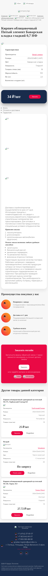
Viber (19, 3)
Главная (4, 16)
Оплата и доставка (11, 110)
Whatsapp (30, 3)
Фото (5, 108)
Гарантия (7, 113)
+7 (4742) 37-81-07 (25, 534)
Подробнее (30, 433)
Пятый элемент (37, 55)
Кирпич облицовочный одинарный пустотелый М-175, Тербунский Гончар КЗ (22, 401)
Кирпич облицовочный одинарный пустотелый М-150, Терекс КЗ (22, 482)
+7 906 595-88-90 (25, 539)
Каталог (22, 16)
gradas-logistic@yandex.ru (25, 542)
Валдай (6, 442)
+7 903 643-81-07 (25, 536)
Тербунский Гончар (38, 408)
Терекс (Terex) (40, 490)
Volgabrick (41, 448)
